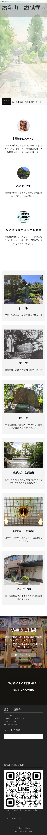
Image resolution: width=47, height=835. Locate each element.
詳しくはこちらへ (23, 655)
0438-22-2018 (23, 690)
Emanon (28, 831)
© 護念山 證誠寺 (23, 828)
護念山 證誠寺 (21, 7)
